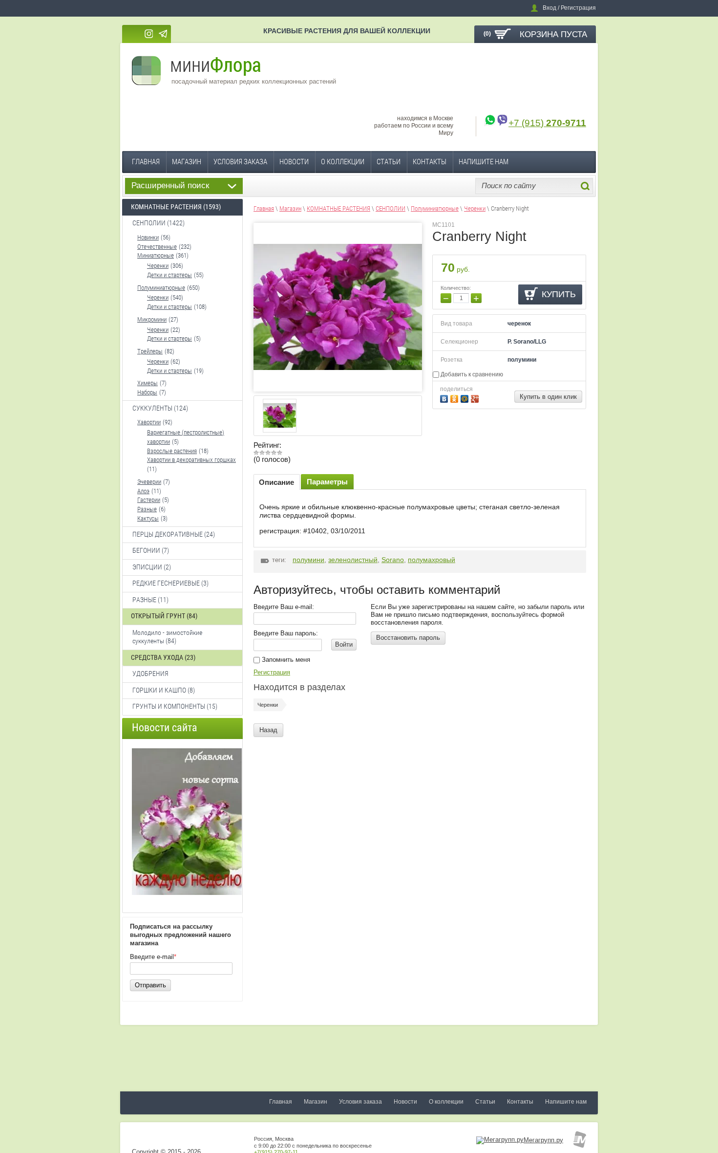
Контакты (429, 161)
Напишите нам (483, 161)
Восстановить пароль (408, 637)
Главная (146, 161)
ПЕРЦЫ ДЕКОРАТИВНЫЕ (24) (173, 534)
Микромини (152, 319)
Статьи (389, 161)
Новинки (148, 237)
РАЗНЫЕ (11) (150, 600)
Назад (268, 730)
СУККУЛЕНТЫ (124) (160, 408)
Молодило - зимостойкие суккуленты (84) (167, 637)
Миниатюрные (155, 255)
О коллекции (342, 161)
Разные (147, 509)
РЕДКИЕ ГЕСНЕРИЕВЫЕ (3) (170, 583)
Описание (276, 482)
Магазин (186, 161)
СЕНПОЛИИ (390, 208)
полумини (308, 560)
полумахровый (431, 560)
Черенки (158, 265)
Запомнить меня (285, 659)
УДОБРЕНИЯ (150, 673)
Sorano (392, 560)
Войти (344, 644)
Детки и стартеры (169, 275)
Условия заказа (240, 161)
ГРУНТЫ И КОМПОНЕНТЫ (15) (174, 706)
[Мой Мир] (466, 397)
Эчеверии (149, 481)
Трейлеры (150, 351)
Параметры (327, 482)
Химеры (147, 383)
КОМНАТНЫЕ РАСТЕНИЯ (338, 208)
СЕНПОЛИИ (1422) (158, 223)
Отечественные (157, 246)
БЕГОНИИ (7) (150, 550)
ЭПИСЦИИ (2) (151, 567)
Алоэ (143, 491)
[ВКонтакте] (445, 397)
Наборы (147, 392)
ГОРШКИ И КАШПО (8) (163, 690)
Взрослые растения (172, 451)
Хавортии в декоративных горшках (191, 459)
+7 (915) (547, 123)
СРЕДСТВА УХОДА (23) (163, 657)
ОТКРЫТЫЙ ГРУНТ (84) (164, 616)
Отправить (150, 985)
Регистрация (271, 672)
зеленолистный (353, 560)
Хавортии (149, 422)
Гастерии (148, 499)
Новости (294, 161)
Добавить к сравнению (471, 374)
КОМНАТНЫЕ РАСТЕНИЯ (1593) (176, 207)
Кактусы (148, 518)
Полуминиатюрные (161, 287)
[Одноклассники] (455, 397)
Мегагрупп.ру (543, 1140)
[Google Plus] (476, 397)
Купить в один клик (548, 396)
